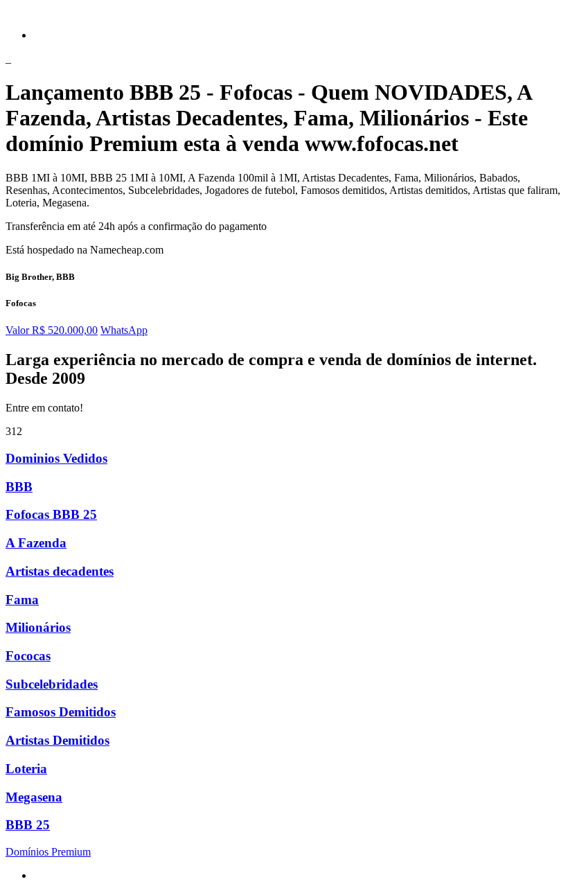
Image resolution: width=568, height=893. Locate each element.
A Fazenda (36, 543)
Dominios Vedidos (56, 458)
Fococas (28, 655)
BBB (19, 486)
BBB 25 (28, 824)
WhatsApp (124, 330)
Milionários (38, 627)
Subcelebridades (52, 684)
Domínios (48, 852)
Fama (22, 599)
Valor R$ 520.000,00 (52, 330)
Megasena (34, 797)
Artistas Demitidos (57, 740)
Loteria (26, 768)
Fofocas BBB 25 (51, 514)
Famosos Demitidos (61, 712)
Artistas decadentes (60, 571)
